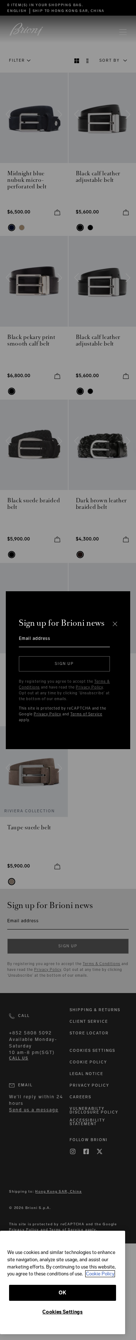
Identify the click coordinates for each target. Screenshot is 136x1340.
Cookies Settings (62, 1312)
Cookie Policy (100, 1273)
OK (62, 1292)
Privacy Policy (89, 687)
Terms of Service (86, 714)
